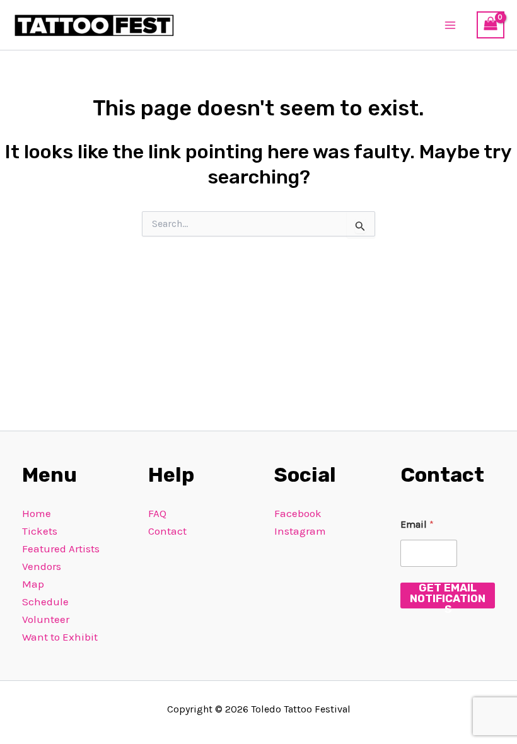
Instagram (300, 531)
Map (33, 584)
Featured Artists (61, 548)
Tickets (39, 531)
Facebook (298, 513)
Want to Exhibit (60, 637)
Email (417, 524)
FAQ (157, 513)
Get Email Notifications (447, 595)
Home (36, 513)
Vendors (41, 566)
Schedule (45, 601)
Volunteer (45, 619)
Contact (167, 531)
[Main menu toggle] (451, 25)
